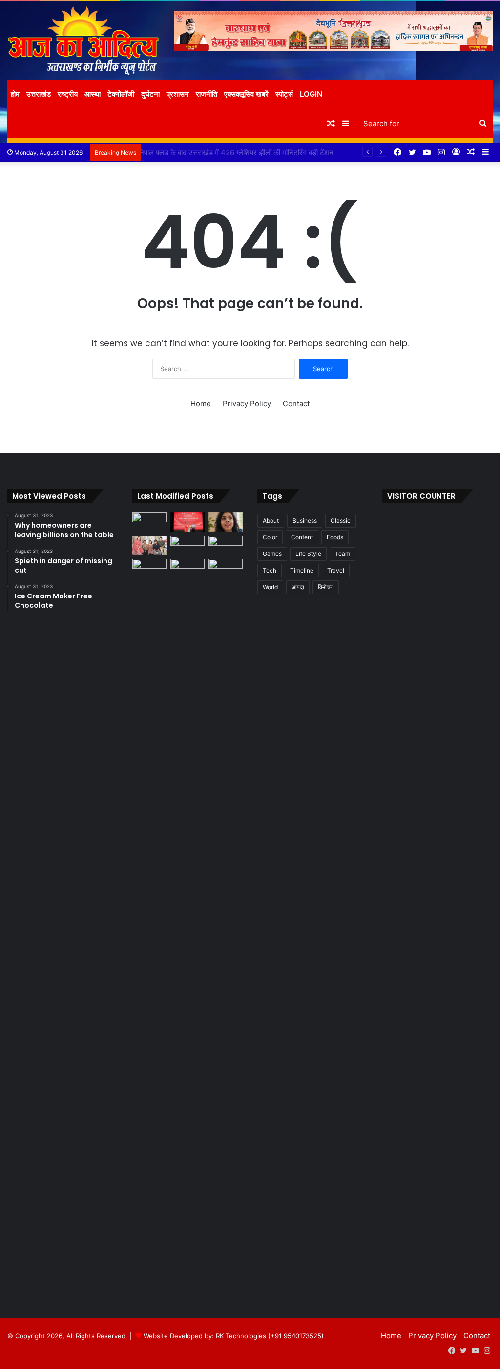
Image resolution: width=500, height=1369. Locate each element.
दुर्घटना (150, 94)
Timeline (301, 570)
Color (270, 537)
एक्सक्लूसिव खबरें (246, 94)
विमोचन (325, 587)
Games (272, 553)
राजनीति (206, 94)
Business (304, 520)
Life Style (308, 553)
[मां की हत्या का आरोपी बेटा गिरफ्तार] (225, 568)
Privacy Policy (247, 403)
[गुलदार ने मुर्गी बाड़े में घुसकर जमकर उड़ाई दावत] (187, 925)
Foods (335, 537)
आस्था (92, 94)
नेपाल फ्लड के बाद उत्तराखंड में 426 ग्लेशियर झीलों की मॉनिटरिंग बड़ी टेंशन (243, 152)
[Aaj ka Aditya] (83, 40)
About (271, 520)
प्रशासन (178, 94)
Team (342, 553)
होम (15, 94)
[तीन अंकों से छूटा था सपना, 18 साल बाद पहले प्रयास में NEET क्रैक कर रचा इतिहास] (225, 521)
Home (200, 403)
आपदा (298, 587)
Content (302, 537)
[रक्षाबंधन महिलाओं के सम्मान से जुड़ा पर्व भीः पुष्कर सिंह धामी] (187, 545)
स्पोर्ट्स (284, 94)
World (270, 587)
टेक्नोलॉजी (120, 94)
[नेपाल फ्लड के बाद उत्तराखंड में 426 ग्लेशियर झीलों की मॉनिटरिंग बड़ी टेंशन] (225, 545)
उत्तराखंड (38, 94)
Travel (335, 570)
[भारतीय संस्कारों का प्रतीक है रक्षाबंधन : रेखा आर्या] (149, 545)
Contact (296, 403)
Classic (341, 520)
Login (311, 94)
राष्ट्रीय (68, 94)
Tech (269, 570)
